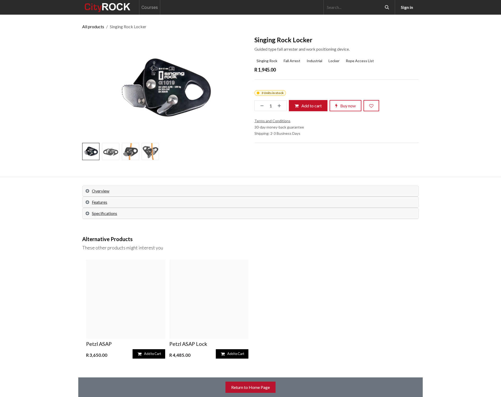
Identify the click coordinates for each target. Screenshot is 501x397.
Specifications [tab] (104, 213)
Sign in (407, 7)
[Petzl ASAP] (125, 299)
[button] (90, 88)
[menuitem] (149, 7)
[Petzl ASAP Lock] (208, 299)
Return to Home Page (250, 387)
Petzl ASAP (99, 344)
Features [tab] (99, 202)
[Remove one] (260, 106)
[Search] (387, 7)
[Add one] (281, 106)
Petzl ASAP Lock (188, 344)
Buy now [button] (347, 105)
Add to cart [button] (311, 105)
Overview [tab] (100, 190)
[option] (250, 310)
